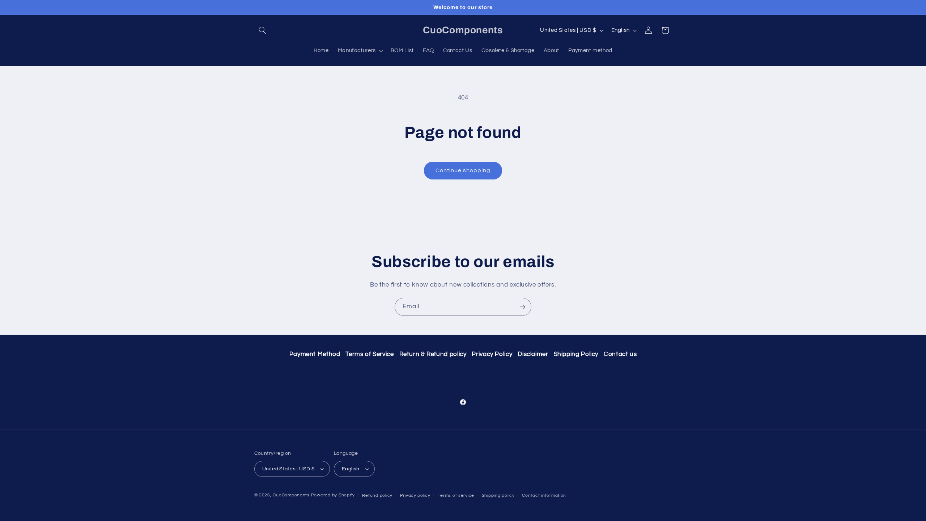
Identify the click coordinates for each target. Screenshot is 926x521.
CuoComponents (291, 495)
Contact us (620, 354)
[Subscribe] (522, 306)
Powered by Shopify (333, 495)
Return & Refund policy (433, 354)
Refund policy (377, 495)
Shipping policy (498, 495)
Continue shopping (463, 170)
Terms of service (456, 495)
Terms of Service (369, 354)
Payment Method (314, 354)
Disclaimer (533, 354)
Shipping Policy (576, 354)
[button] (262, 30)
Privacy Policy (492, 354)
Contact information (544, 495)
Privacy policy (415, 495)
